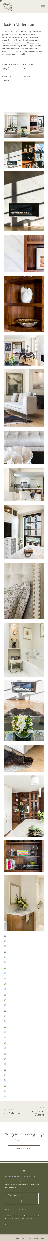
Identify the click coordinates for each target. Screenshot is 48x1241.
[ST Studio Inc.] (8, 6)
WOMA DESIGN (39, 1238)
